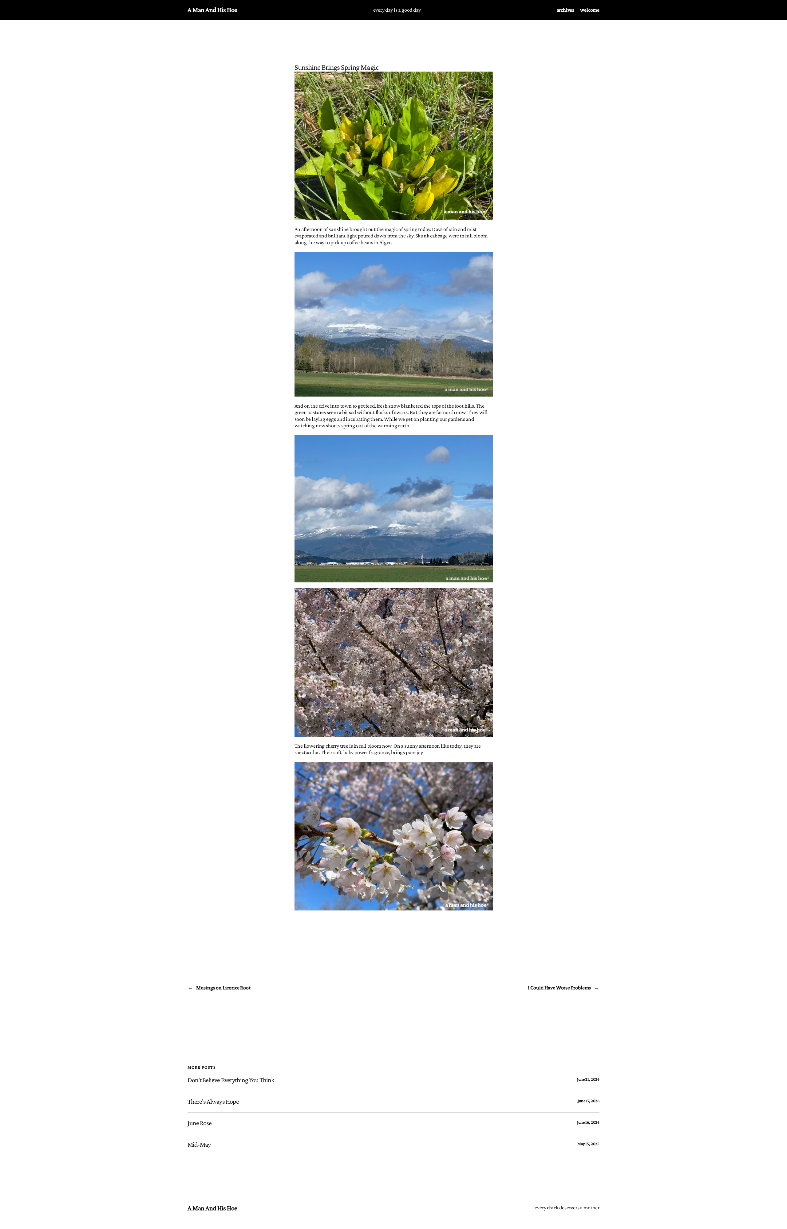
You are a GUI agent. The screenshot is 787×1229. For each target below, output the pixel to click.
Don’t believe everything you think (231, 1080)
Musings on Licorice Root (223, 987)
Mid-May (199, 1144)
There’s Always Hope (213, 1101)
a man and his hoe (212, 10)
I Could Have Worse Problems (559, 987)
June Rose (200, 1123)
